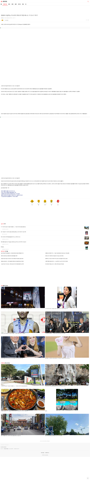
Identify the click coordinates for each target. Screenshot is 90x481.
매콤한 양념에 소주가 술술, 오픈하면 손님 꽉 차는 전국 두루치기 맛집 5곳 (14, 241)
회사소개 (2, 448)
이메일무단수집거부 (16, 448)
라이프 (19, 4)
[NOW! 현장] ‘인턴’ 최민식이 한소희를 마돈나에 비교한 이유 (12, 358)
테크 (23, 4)
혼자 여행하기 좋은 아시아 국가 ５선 (8, 191)
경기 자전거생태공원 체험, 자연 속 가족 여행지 (53, 435)
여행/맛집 (5, 4)
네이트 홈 (42, 452)
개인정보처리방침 (6, 448)
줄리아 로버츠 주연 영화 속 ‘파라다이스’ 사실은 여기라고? (12, 195)
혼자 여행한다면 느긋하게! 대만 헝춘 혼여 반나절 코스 (11, 435)
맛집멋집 (3, 244)
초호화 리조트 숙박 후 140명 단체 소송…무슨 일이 (10, 193)
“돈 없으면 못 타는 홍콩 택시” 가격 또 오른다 (9, 196)
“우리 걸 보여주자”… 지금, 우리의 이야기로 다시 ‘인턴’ (55, 333)
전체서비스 (47, 452)
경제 (16, 4)
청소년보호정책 (11, 448)
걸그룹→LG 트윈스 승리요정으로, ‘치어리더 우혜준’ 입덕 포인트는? (57, 358)
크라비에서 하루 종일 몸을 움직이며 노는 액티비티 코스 (11, 236)
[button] (87, 478)
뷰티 (9, 4)
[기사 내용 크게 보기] (88, 20)
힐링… (3, 246)
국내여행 (3, 229)
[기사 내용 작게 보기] (87, 20)
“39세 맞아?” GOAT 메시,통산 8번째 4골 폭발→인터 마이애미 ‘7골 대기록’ (14, 231)
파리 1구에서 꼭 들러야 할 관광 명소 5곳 (8, 192)
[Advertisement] (45, 9)
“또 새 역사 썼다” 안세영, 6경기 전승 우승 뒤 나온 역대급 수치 (56, 308)
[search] (88, 1)
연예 (12, 4)
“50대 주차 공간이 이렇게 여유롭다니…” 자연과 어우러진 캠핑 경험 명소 (14, 226)
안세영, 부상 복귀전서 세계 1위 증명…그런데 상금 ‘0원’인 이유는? (13, 333)
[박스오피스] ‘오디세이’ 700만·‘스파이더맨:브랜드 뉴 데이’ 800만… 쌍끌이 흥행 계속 (16, 308)
